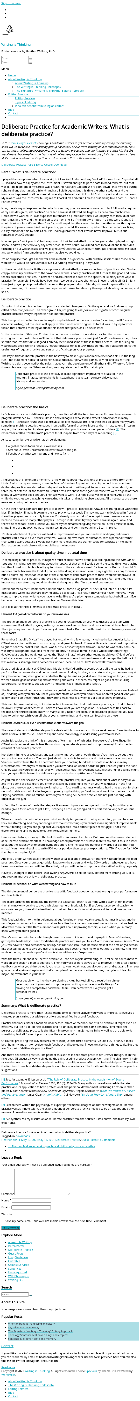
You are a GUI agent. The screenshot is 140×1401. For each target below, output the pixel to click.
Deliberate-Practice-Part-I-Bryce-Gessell (27, 164)
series (14, 143)
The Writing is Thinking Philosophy (38, 87)
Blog (11, 110)
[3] (3, 1119)
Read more (8, 1367)
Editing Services (18, 94)
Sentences (14, 1268)
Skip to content (11, 3)
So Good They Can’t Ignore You (102, 1094)
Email (6, 1207)
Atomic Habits (53, 1094)
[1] (14, 422)
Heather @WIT (10, 1140)
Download (60, 164)
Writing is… (15, 1280)
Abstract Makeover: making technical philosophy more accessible (51, 1146)
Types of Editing (25, 102)
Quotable (14, 1261)
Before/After (16, 1246)
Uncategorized (17, 1272)
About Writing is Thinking (25, 79)
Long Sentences (18, 1257)
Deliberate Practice (67, 1140)
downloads (23, 1136)
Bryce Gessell (28, 143)
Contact (13, 113)
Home (12, 75)
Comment (7, 1194)
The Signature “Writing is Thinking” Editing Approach (49, 90)
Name (6, 1200)
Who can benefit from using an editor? (39, 106)
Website (6, 1214)
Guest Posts (89, 1140)
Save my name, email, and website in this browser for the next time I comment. (56, 1221)
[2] (117, 429)
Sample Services (18, 1265)
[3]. (115, 433)
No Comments (106, 1140)
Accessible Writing (20, 1242)
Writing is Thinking (16, 44)
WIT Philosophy (18, 1276)
